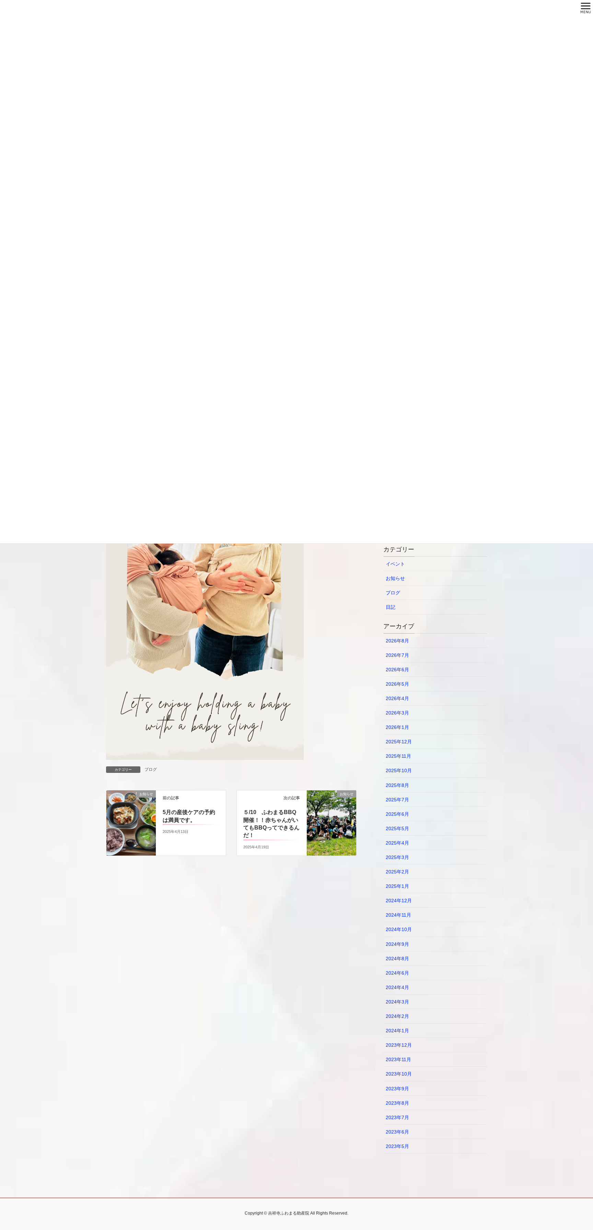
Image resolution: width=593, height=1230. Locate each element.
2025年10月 (399, 770)
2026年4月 (397, 698)
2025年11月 (398, 756)
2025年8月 (397, 785)
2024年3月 (397, 1002)
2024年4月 (397, 987)
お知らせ (395, 578)
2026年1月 (397, 727)
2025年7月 (397, 799)
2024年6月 (397, 973)
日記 (390, 607)
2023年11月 (398, 1059)
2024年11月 (398, 915)
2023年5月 (397, 1146)
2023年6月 (397, 1132)
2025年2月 (397, 871)
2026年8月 (397, 640)
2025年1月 (397, 886)
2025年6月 (397, 814)
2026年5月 (397, 684)
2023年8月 (397, 1103)
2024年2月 (397, 1016)
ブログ (150, 769)
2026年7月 (397, 655)
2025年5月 (397, 828)
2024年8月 (397, 958)
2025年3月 (397, 857)
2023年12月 (399, 1045)
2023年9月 (397, 1088)
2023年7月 (397, 1117)
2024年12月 (399, 900)
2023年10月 (399, 1074)
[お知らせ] (131, 808)
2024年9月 (397, 944)
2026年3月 (397, 713)
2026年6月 (397, 669)
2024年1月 (397, 1030)
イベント (395, 564)
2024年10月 (399, 929)
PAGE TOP (573, 1187)
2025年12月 (399, 741)
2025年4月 (397, 843)
